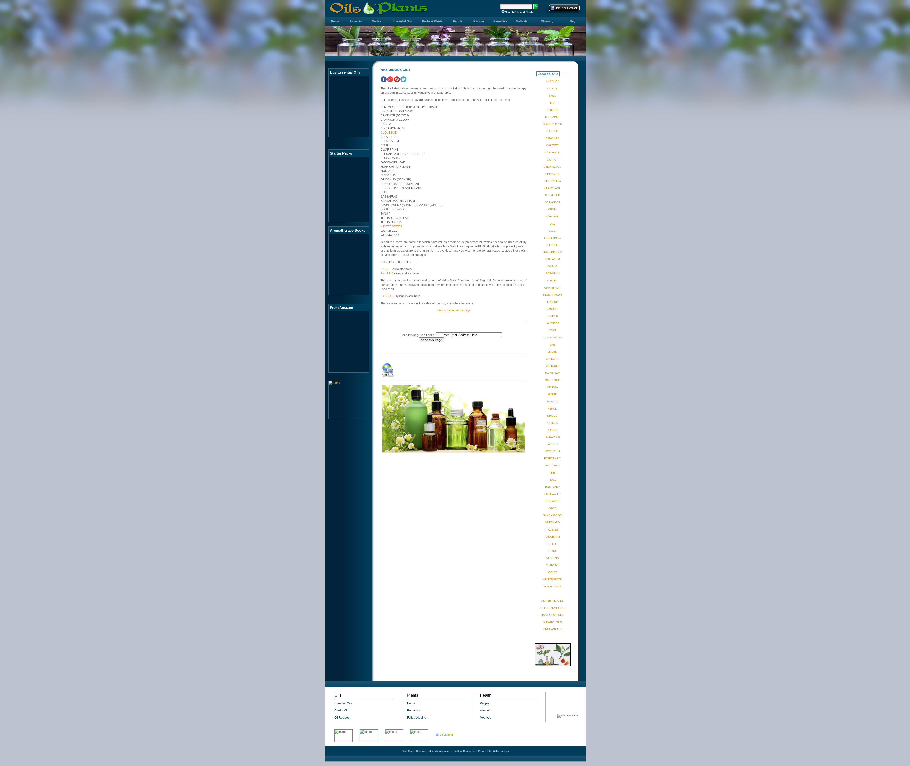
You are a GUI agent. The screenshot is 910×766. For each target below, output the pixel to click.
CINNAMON (552, 173)
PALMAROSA (552, 437)
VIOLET (552, 572)
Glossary (547, 21)
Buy (572, 21)
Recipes (479, 21)
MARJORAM (552, 373)
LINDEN (552, 351)
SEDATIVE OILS (552, 622)
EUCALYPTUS (552, 237)
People (457, 21)
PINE (552, 472)
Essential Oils (402, 21)
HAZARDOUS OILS (552, 615)
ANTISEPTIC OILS (552, 600)
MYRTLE (552, 401)
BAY (552, 102)
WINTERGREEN (391, 226)
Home (335, 21)
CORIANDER (552, 202)
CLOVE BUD (389, 132)
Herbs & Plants (432, 21)
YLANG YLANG (552, 586)
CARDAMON (552, 152)
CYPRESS (552, 216)
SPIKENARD (552, 522)
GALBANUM (552, 259)
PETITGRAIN (552, 465)
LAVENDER (552, 323)
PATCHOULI (552, 451)
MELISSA (552, 387)
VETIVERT (552, 565)
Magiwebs (469, 751)
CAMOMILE (552, 138)
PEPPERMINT (552, 458)
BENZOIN (552, 109)
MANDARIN (552, 358)
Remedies (500, 21)
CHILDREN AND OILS (552, 607)
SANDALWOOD (552, 515)
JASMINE (552, 309)
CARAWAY (552, 145)
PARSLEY (552, 444)
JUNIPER (552, 316)
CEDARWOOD (552, 166)
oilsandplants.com (438, 751)
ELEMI (552, 230)
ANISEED (387, 273)
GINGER (552, 280)
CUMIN (552, 209)
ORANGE (552, 430)
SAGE (384, 269)
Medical (377, 21)
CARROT (552, 159)
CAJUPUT (552, 131)
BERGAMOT (552, 116)
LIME (552, 344)
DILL (552, 223)
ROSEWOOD (552, 501)
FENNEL (552, 245)
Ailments (356, 21)
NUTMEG (552, 422)
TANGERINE (552, 536)
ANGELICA (552, 81)
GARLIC (552, 266)
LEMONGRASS (552, 337)
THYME (552, 550)
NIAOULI (552, 415)
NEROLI (552, 408)
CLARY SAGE (552, 188)
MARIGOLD (553, 366)
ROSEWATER (552, 494)
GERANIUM (553, 273)
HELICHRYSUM (552, 294)
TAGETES (552, 529)
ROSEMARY (552, 486)
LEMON (552, 330)
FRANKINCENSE (552, 252)
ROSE (552, 479)
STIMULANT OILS (552, 629)
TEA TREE (552, 543)
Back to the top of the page (454, 310)
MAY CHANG (552, 380)
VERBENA (552, 558)
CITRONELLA (552, 181)
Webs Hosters (501, 751)
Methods (522, 21)
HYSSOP (386, 296)
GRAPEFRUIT (552, 287)
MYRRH (552, 394)
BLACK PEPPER (552, 124)
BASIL (552, 95)
